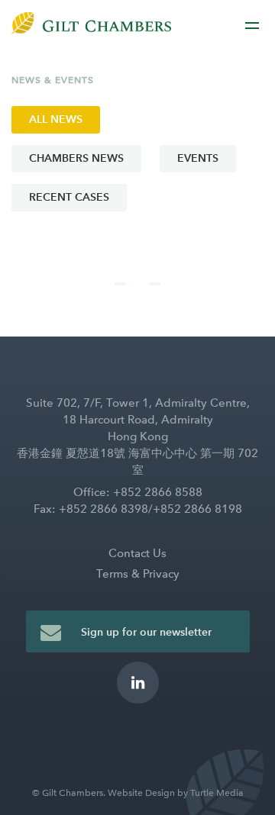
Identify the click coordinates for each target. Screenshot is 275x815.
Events (197, 158)
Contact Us (137, 553)
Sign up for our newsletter (146, 632)
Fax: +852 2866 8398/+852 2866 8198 (138, 509)
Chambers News (76, 158)
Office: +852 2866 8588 (137, 492)
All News (55, 119)
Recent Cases (69, 197)
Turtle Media (217, 793)
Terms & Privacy (138, 574)
